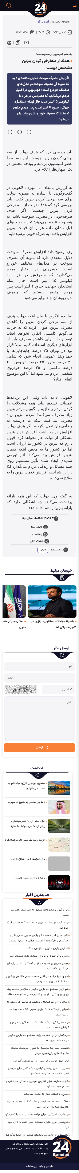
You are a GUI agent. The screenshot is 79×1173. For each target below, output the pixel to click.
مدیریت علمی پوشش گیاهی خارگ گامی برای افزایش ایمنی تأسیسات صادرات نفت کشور (38, 1071)
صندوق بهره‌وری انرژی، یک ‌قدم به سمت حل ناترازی (26, 786)
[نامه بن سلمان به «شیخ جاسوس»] (59, 806)
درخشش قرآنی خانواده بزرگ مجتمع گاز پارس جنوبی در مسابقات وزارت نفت (38, 1038)
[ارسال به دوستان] (26, 42)
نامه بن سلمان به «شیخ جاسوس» (26, 802)
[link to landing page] (48, 8)
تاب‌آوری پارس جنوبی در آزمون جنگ (48, 948)
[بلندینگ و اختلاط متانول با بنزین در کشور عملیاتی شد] (52, 601)
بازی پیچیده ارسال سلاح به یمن (27, 859)
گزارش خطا (36, 527)
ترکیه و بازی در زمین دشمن (30, 878)
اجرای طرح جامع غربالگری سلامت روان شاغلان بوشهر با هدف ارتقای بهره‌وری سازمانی (37, 979)
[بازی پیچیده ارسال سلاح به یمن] (59, 863)
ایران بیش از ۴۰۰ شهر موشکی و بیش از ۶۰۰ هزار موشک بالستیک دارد (27, 824)
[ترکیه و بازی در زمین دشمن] (59, 882)
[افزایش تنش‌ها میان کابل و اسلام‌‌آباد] (59, 844)
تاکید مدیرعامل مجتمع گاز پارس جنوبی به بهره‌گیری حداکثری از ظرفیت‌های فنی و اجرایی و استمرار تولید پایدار (39, 938)
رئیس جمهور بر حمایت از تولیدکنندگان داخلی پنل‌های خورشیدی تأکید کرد (38, 966)
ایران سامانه (32, 1166)
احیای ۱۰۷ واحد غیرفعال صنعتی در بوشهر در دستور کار (37, 1002)
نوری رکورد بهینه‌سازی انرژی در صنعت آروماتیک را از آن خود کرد (38, 925)
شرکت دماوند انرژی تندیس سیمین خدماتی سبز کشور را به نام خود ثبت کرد (37, 1084)
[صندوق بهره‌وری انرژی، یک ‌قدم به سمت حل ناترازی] (59, 787)
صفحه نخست (61, 22)
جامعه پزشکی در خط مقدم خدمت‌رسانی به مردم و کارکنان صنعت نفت (39, 1025)
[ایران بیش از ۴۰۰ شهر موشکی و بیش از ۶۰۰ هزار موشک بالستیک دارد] (59, 825)
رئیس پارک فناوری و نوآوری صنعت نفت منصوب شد (39, 956)
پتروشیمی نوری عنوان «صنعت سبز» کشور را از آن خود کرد (38, 1124)
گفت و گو (43, 22)
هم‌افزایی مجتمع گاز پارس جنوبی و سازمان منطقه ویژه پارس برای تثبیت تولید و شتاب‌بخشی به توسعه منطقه (38, 992)
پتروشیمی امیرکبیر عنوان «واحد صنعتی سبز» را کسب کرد (37, 1114)
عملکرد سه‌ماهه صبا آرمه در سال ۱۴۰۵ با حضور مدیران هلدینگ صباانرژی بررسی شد (38, 1104)
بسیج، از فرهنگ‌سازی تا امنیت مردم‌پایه (46, 1094)
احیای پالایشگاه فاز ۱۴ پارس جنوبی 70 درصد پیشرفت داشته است (38, 1012)
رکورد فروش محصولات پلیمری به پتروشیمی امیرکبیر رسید (39, 912)
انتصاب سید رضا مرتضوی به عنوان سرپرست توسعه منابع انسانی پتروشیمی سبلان (40, 1050)
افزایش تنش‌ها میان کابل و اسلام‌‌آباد (25, 840)
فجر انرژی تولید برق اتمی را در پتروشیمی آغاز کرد (41, 1061)
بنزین (43, 550)
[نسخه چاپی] (9, 42)
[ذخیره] (17, 42)
